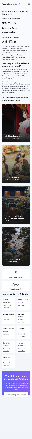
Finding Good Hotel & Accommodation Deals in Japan (14, 218)
